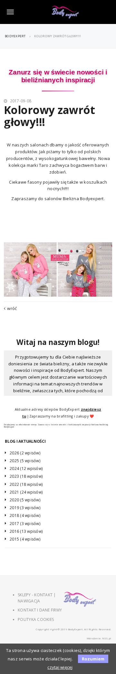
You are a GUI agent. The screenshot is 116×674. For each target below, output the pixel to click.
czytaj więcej (59, 667)
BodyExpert (15, 36)
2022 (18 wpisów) (26, 484)
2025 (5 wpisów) (25, 460)
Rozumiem (93, 659)
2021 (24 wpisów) (26, 492)
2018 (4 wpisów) (25, 515)
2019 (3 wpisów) (25, 507)
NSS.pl (106, 638)
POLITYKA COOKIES (36, 619)
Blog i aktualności (25, 441)
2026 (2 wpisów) (25, 453)
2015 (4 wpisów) (25, 539)
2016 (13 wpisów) (26, 531)
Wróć (12, 308)
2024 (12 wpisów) (26, 468)
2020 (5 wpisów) (25, 500)
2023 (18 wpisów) (26, 476)
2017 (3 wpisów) (25, 523)
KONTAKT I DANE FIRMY (40, 610)
